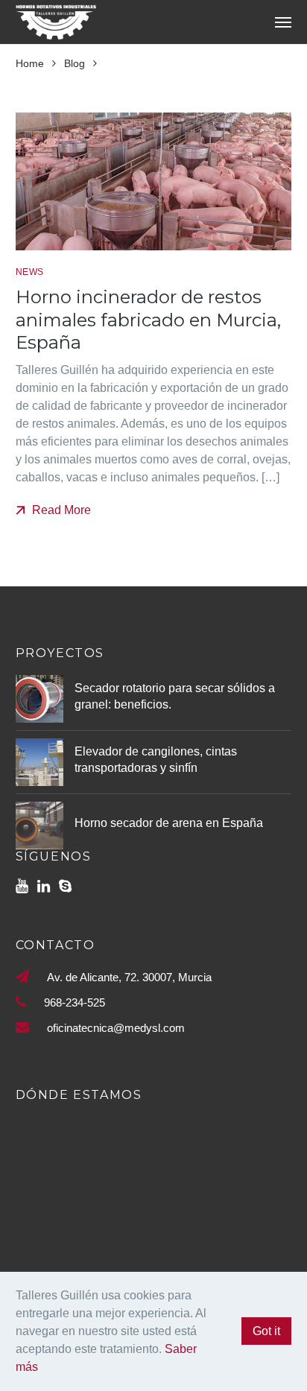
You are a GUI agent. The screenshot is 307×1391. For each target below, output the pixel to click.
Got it (266, 1331)
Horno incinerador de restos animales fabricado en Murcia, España (148, 320)
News (30, 272)
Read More (60, 510)
